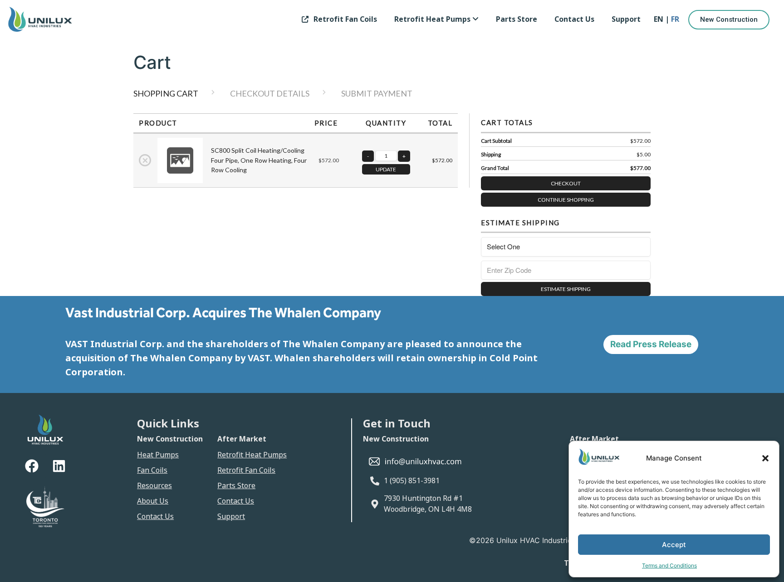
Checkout (566, 183)
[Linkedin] (59, 466)
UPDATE (386, 169)
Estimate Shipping (566, 289)
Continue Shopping (566, 199)
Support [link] (626, 19)
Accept (674, 544)
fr (675, 19)
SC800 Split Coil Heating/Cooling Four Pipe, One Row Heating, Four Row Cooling (259, 160)
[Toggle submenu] (475, 19)
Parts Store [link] (516, 19)
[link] (436, 19)
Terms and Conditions (669, 565)
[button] (765, 458)
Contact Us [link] (574, 19)
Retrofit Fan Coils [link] (345, 19)
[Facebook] (31, 466)
